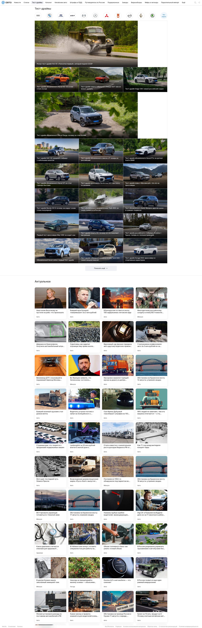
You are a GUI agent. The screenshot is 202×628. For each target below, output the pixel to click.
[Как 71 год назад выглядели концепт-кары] (151, 438)
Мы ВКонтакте (109, 626)
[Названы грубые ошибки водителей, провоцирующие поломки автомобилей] (118, 505)
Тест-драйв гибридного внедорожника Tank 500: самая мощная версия (100, 259)
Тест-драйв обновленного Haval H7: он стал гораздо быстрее (54, 184)
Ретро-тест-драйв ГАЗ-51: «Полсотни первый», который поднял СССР (64, 64)
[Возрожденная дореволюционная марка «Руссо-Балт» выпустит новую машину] (84, 472)
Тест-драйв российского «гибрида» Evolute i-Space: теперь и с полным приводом (143, 234)
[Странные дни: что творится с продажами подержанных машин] (50, 438)
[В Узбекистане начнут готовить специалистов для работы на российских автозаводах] (84, 539)
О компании (11, 626)
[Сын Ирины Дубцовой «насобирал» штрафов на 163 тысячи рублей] (118, 404)
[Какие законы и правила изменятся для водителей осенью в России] (84, 607)
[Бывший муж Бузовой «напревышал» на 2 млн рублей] (84, 303)
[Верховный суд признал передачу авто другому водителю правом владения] (118, 337)
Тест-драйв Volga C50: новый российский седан (144, 89)
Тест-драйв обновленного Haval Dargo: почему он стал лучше (61, 135)
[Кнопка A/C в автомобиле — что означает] (118, 573)
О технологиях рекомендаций (168, 626)
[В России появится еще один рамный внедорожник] (151, 573)
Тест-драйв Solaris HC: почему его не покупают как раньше (100, 234)
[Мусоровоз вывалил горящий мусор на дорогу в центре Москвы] (118, 370)
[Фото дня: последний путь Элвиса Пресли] (50, 472)
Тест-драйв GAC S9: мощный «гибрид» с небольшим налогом (52, 159)
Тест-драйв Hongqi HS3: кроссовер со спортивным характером (140, 259)
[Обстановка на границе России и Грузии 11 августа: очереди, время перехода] (118, 607)
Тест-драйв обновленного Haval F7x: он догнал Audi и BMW (144, 159)
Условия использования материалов (134, 626)
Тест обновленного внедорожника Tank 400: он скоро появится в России (100, 209)
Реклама (20, 626)
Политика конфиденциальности (188, 626)
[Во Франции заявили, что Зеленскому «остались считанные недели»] (84, 370)
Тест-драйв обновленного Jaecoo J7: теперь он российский (99, 159)
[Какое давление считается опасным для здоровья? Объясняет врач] (50, 539)
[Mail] (3, 2)
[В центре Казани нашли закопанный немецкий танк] (50, 573)
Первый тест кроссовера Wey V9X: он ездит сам (56, 235)
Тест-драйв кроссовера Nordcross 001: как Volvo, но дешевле (100, 184)
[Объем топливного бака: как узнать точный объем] (118, 539)
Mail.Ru (4, 626)
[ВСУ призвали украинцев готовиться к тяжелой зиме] (50, 505)
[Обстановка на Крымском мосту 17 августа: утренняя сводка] (84, 505)
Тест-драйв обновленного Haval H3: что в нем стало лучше (55, 88)
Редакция (119, 626)
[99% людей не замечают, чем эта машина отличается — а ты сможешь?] (151, 404)
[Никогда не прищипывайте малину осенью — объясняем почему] (84, 573)
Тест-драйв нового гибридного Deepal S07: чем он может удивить (101, 88)
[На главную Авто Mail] (8, 2)
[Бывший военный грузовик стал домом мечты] (50, 404)
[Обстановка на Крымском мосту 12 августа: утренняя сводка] (151, 370)
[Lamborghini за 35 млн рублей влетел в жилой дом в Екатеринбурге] (84, 438)
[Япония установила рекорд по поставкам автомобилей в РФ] (50, 607)
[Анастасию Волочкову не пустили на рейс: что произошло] (50, 303)
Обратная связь (152, 626)
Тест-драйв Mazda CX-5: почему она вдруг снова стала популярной (56, 209)
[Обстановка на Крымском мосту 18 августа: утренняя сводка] (151, 472)
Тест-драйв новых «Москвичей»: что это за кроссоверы (142, 184)
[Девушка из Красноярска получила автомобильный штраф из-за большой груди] (50, 337)
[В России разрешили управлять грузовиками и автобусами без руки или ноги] (151, 539)
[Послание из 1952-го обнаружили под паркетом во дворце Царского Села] (118, 472)
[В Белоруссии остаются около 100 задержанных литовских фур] (118, 303)
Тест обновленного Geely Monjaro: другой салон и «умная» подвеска (144, 209)
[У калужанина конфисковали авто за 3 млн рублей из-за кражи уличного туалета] (151, 337)
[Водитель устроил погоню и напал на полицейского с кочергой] (84, 404)
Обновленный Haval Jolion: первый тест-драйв (55, 260)
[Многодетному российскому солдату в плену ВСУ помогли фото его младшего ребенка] (151, 303)
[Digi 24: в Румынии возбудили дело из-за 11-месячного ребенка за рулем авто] (151, 505)
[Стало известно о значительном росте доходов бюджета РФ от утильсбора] (118, 438)
